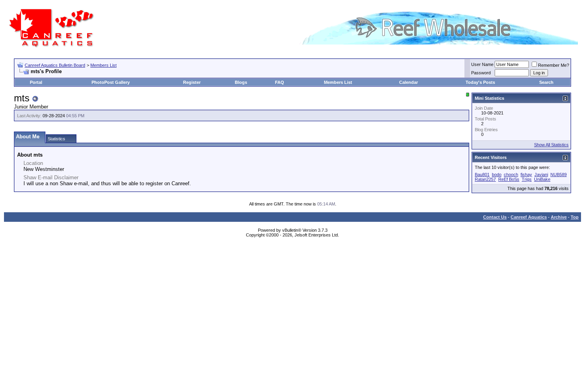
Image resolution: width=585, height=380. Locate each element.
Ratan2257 (485, 179)
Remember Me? (553, 65)
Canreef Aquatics (529, 217)
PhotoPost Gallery (111, 82)
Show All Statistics (551, 144)
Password (481, 72)
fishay (526, 174)
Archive (559, 217)
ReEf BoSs (508, 179)
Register (192, 82)
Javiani (541, 174)
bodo (496, 174)
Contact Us (495, 217)
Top (575, 217)
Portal (36, 82)
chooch (511, 174)
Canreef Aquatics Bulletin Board (55, 65)
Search (546, 82)
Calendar (408, 82)
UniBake (542, 179)
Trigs (527, 179)
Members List (103, 65)
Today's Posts (480, 82)
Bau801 (482, 174)
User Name (482, 64)
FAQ (279, 82)
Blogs (241, 82)
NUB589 (558, 174)
